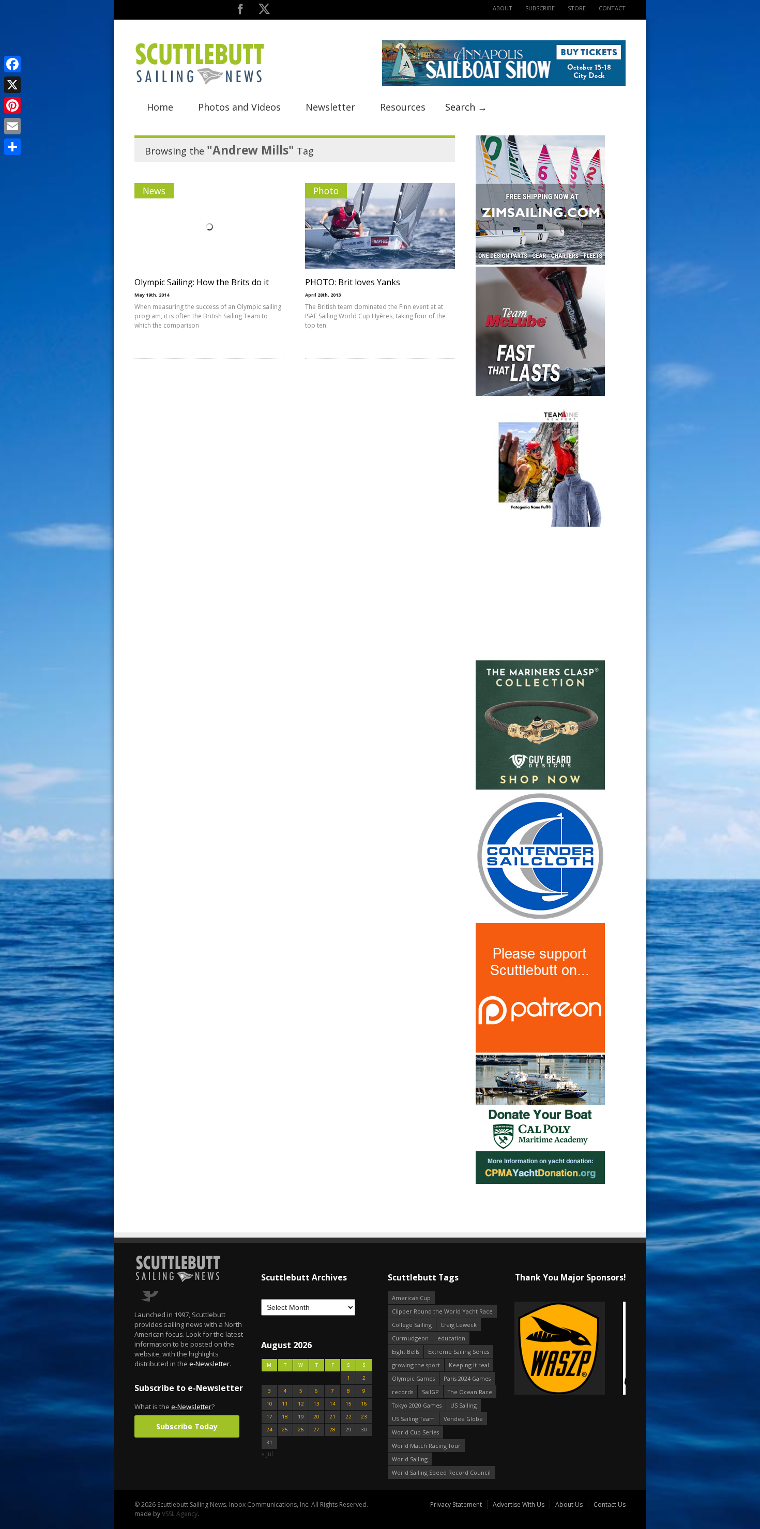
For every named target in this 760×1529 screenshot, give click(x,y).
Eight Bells (405, 1351)
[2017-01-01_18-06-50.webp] (570, 1349)
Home (160, 107)
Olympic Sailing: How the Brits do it (201, 282)
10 (269, 1403)
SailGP (430, 1392)
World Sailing (410, 1459)
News (154, 190)
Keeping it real (469, 1365)
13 (316, 1403)
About (502, 8)
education (451, 1338)
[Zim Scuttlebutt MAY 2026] (540, 262)
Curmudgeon (410, 1338)
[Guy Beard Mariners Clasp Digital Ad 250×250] (540, 787)
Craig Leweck (458, 1325)
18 (285, 1416)
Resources (402, 107)
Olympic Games (413, 1378)
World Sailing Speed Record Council (441, 1472)
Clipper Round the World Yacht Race (442, 1311)
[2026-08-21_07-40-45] (504, 83)
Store (577, 8)
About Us (569, 1504)
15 (348, 1403)
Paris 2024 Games (467, 1378)
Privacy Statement (456, 1504)
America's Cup (411, 1298)
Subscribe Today (187, 1426)
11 (285, 1403)
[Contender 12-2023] (540, 918)
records (402, 1392)
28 (332, 1429)
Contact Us (610, 1504)
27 (316, 1429)
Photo (326, 190)
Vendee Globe (463, 1419)
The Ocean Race (470, 1392)
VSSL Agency (179, 1513)
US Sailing (463, 1405)
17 (269, 1416)
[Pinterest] (12, 105)
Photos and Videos (239, 107)
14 (332, 1403)
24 (269, 1429)
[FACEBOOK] (240, 11)
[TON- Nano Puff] (540, 524)
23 (364, 1416)
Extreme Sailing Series (458, 1351)
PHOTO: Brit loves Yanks (352, 282)
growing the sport (416, 1365)
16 (364, 1403)
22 (348, 1416)
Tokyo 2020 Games (417, 1405)
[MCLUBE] (540, 393)
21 (332, 1416)
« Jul (267, 1453)
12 (301, 1403)
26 (301, 1429)
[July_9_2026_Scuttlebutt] (540, 1181)
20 (316, 1416)
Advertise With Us (518, 1504)
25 (285, 1429)
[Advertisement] (540, 593)
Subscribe (540, 8)
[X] (12, 84)
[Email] (12, 126)
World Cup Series (415, 1432)
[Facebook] (12, 64)
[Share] (12, 146)
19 (301, 1416)
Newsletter (330, 107)
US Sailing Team (413, 1419)
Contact (612, 8)
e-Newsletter (209, 1363)
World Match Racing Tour (426, 1445)
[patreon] (540, 1050)
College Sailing (412, 1325)
